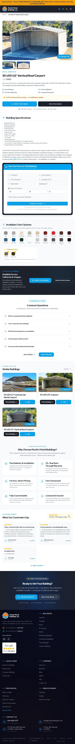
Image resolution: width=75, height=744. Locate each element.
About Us (42, 665)
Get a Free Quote (55, 104)
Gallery (41, 676)
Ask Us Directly (46, 354)
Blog (40, 672)
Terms (55, 738)
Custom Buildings (44, 646)
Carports (42, 617)
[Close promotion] (73, 3)
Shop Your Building (8, 665)
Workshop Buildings (45, 635)
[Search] (59, 9)
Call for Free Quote (21, 104)
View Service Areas (62, 280)
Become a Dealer (8, 699)
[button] (8, 648)
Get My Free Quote (36, 203)
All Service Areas (44, 699)
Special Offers (7, 710)
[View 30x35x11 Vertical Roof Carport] (19, 417)
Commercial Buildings (46, 639)
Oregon (41, 696)
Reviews (42, 669)
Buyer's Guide (7, 692)
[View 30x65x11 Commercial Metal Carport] (19, 382)
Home (4, 14)
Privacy (49, 738)
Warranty (62, 738)
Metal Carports (9, 72)
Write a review (38, 565)
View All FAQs (28, 354)
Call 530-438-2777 (28, 597)
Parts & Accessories (9, 703)
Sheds (41, 632)
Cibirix (63, 741)
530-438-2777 (39, 2)
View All (66, 369)
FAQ (40, 679)
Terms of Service (51, 209)
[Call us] (67, 9)
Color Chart (6, 676)
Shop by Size (6, 669)
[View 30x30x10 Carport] (56, 382)
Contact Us (42, 683)
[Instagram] (8, 639)
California (42, 692)
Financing (5, 696)
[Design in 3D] (63, 9)
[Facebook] (4, 639)
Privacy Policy (43, 209)
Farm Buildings (44, 643)
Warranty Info (6, 707)
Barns (41, 625)
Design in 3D (65, 56)
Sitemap (69, 738)
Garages (42, 621)
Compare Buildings (8, 672)
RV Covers (42, 628)
